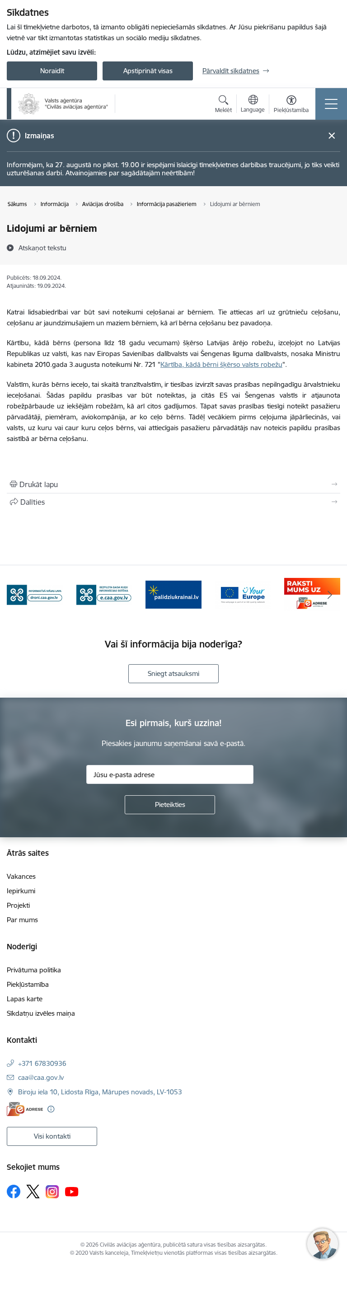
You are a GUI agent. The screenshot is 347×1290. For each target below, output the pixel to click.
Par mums (22, 919)
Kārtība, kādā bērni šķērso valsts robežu (221, 364)
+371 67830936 (42, 1063)
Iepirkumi (21, 891)
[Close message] (332, 136)
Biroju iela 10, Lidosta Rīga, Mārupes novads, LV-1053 (100, 1092)
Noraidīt (52, 70)
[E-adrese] (25, 1109)
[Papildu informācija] (50, 1109)
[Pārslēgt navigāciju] (331, 104)
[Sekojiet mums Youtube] (72, 1191)
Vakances (21, 876)
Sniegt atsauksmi (173, 673)
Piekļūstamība (28, 984)
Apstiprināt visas (148, 70)
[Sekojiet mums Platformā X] (33, 1191)
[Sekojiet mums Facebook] (13, 1191)
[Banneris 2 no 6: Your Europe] (173, 594)
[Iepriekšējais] (17, 594)
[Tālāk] (329, 594)
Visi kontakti (52, 1136)
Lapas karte (24, 998)
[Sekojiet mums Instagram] (52, 1191)
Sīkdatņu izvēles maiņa (41, 1013)
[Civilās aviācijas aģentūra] (63, 103)
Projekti (18, 905)
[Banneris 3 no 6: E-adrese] (243, 594)
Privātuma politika (34, 970)
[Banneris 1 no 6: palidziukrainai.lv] (104, 594)
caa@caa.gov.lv (41, 1077)
